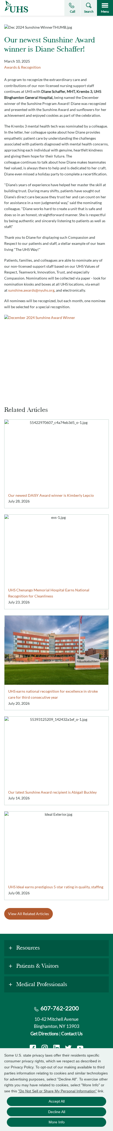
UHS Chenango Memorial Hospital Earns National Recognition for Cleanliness (48, 593)
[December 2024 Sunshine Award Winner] (56, 354)
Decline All (56, 1112)
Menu (105, 11)
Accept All (57, 1101)
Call (72, 11)
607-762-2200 (59, 1008)
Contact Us (72, 1033)
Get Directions (44, 1033)
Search (89, 11)
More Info (57, 1122)
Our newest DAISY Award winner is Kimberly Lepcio (51, 495)
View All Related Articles (28, 913)
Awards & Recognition (22, 67)
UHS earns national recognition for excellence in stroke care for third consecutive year (53, 694)
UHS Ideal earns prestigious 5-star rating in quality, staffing (55, 887)
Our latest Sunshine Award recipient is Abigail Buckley (52, 792)
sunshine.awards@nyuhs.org (31, 290)
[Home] (16, 12)
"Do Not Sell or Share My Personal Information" (57, 1091)
